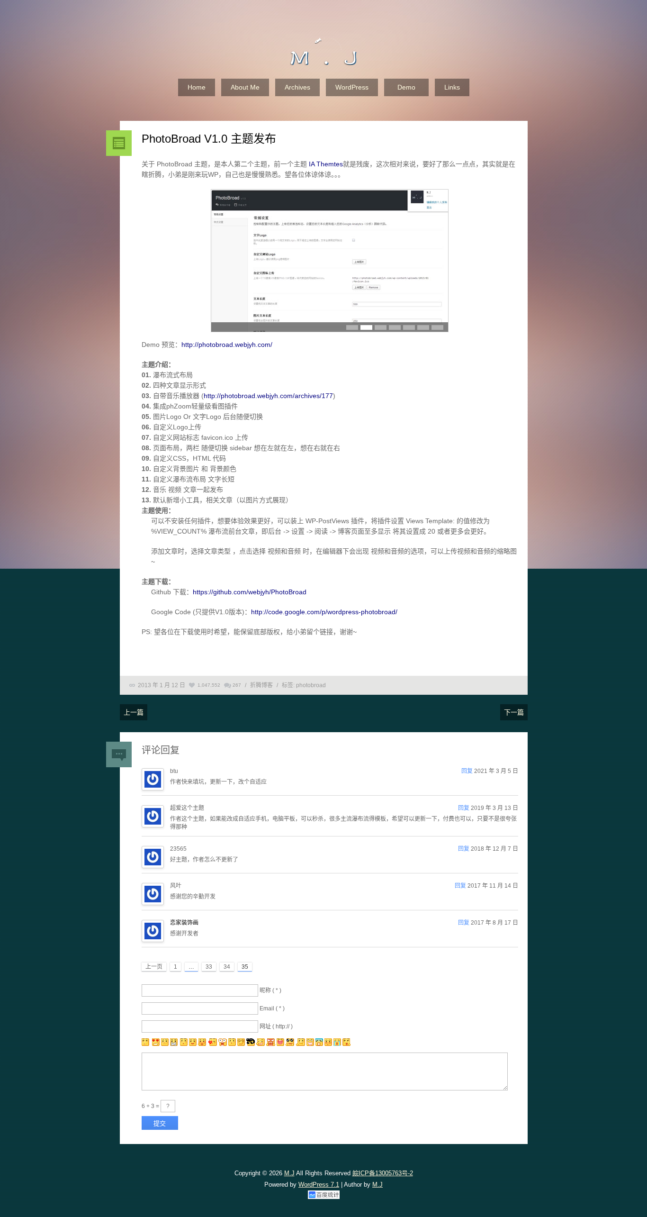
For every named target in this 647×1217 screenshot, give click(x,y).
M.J (289, 1173)
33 (209, 966)
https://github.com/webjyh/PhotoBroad (249, 592)
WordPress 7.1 (318, 1184)
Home (197, 87)
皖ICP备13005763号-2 (382, 1173)
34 (227, 966)
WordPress (351, 87)
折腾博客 (261, 685)
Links (452, 87)
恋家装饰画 (184, 922)
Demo (406, 87)
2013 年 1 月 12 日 (161, 685)
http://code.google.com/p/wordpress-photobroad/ (324, 612)
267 (237, 685)
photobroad (311, 685)
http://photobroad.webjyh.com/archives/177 (268, 396)
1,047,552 (209, 685)
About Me (245, 87)
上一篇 (134, 712)
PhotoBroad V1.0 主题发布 (209, 138)
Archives (297, 87)
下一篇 (514, 712)
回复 (467, 771)
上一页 (153, 966)
